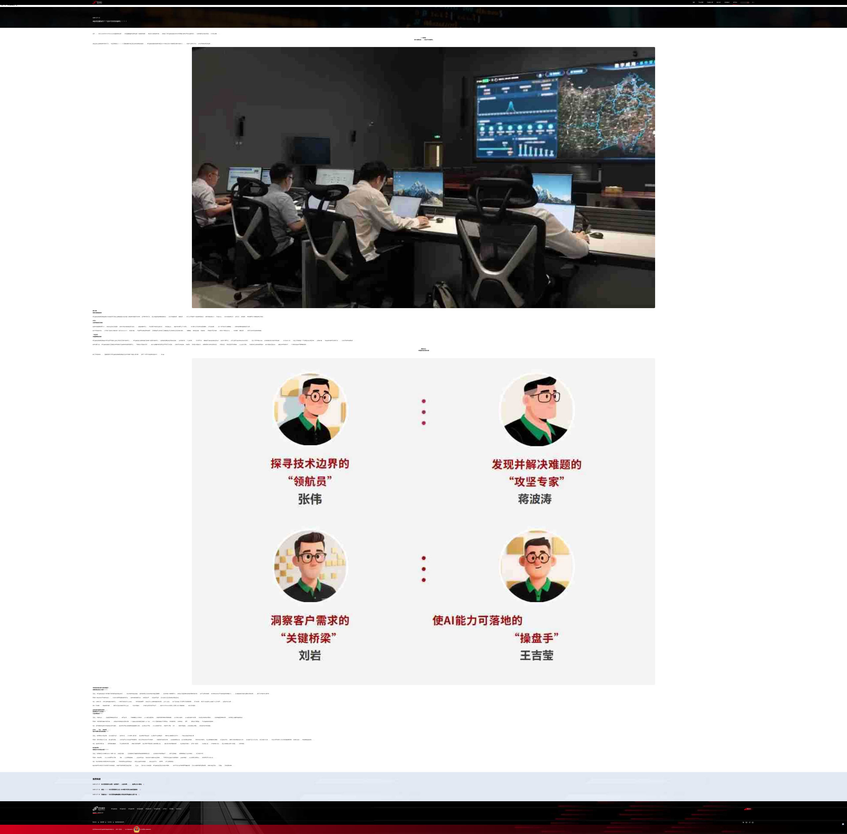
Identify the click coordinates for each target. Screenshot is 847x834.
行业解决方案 (710, 2)
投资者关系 (727, 2)
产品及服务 (700, 2)
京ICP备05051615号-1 (129, 829)
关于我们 (735, 2)
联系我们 (749, 809)
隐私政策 (102, 822)
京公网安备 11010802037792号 (145, 829)
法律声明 (109, 822)
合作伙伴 (719, 2)
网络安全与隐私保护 (119, 822)
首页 (694, 2)
